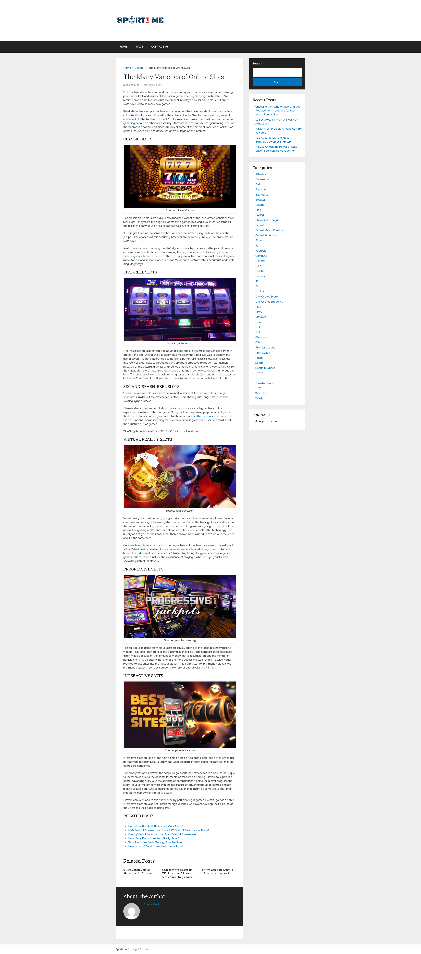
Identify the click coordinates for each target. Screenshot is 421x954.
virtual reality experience (152, 553)
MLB (258, 306)
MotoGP (260, 317)
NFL (258, 332)
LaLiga (259, 291)
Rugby (259, 357)
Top (257, 378)
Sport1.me (121, 949)
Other (258, 342)
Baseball (260, 189)
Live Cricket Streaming (269, 301)
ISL (257, 286)
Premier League (265, 347)
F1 (256, 245)
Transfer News (264, 383)
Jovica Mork (133, 85)
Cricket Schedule (265, 235)
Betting (259, 204)
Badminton (262, 179)
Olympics (261, 337)
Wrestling (261, 393)
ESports (260, 240)
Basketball (261, 194)
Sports (259, 362)
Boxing (259, 215)
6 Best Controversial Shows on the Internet (138, 871)
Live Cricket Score (266, 296)
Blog (258, 209)
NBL (258, 327)
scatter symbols (203, 416)
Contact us (160, 46)
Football (260, 250)
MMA (258, 311)
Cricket (259, 225)
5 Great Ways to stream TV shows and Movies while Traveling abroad (177, 873)
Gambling (261, 255)
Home (124, 46)
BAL (258, 184)
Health (259, 271)
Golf (258, 266)
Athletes (260, 174)
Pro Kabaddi (263, 352)
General (260, 260)
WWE (139, 46)
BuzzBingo (130, 256)
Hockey (260, 276)
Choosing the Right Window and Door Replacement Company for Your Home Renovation (278, 110)
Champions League (267, 220)
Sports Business (265, 368)
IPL (257, 281)
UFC (258, 388)
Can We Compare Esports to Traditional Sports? (216, 871)
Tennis (259, 373)
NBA (258, 322)
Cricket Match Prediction (270, 230)
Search (257, 63)
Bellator (260, 199)
